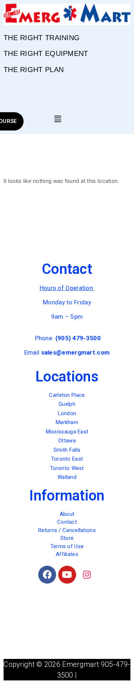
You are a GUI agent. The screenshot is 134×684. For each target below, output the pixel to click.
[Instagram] (87, 575)
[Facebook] (47, 575)
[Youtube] (67, 575)
